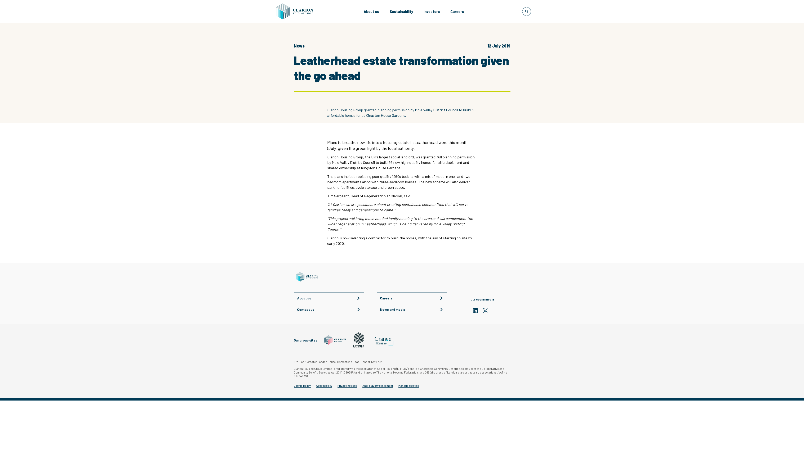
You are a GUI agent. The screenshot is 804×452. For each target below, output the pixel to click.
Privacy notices (347, 385)
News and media (392, 309)
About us (371, 11)
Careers (457, 11)
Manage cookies (408, 385)
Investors (432, 11)
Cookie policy (302, 385)
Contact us (305, 309)
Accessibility (324, 385)
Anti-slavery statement (377, 385)
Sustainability (401, 11)
